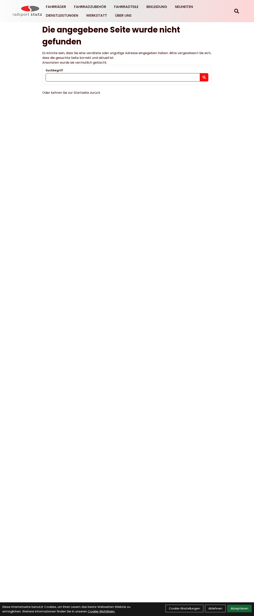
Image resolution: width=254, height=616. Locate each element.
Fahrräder (56, 6)
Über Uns (123, 15)
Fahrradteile (126, 6)
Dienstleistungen (62, 15)
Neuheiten (184, 6)
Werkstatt (96, 15)
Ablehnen (215, 608)
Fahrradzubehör (90, 6)
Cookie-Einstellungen (184, 608)
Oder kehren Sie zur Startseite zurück (71, 92)
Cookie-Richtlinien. (101, 611)
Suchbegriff (54, 70)
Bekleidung (156, 6)
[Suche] (236, 11)
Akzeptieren (239, 608)
